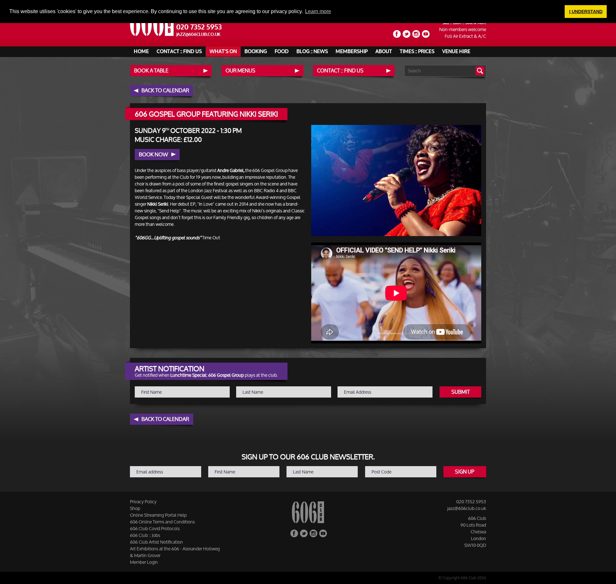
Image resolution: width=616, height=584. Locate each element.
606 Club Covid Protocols (155, 528)
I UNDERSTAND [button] (586, 11)
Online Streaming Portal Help (158, 515)
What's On (223, 51)
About (383, 51)
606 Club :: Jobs (145, 535)
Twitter (406, 34)
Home (141, 51)
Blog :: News (312, 51)
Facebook (397, 34)
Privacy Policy (143, 501)
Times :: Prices (417, 51)
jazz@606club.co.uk (198, 34)
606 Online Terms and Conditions (162, 521)
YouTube (426, 34)
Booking (255, 51)
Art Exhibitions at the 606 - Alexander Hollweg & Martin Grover (175, 552)
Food (282, 51)
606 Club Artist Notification (156, 542)
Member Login (144, 562)
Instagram (416, 34)
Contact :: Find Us (179, 51)
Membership (352, 51)
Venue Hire (456, 51)
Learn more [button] (318, 11)
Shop (135, 508)
